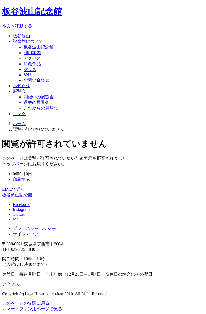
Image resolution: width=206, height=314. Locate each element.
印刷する (21, 179)
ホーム (19, 123)
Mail (17, 219)
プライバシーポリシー (34, 228)
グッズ (30, 69)
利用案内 (32, 52)
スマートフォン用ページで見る (32, 308)
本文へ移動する (17, 26)
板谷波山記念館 (32, 11)
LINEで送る (13, 189)
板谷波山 (21, 35)
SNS (28, 75)
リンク (19, 113)
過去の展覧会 (36, 102)
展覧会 (19, 91)
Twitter (19, 214)
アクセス (32, 58)
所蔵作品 (32, 64)
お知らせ (21, 85)
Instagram (21, 209)
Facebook (21, 204)
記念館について (28, 41)
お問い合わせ (36, 80)
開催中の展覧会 (39, 97)
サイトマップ (26, 234)
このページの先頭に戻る (25, 303)
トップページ (15, 164)
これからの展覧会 (41, 108)
